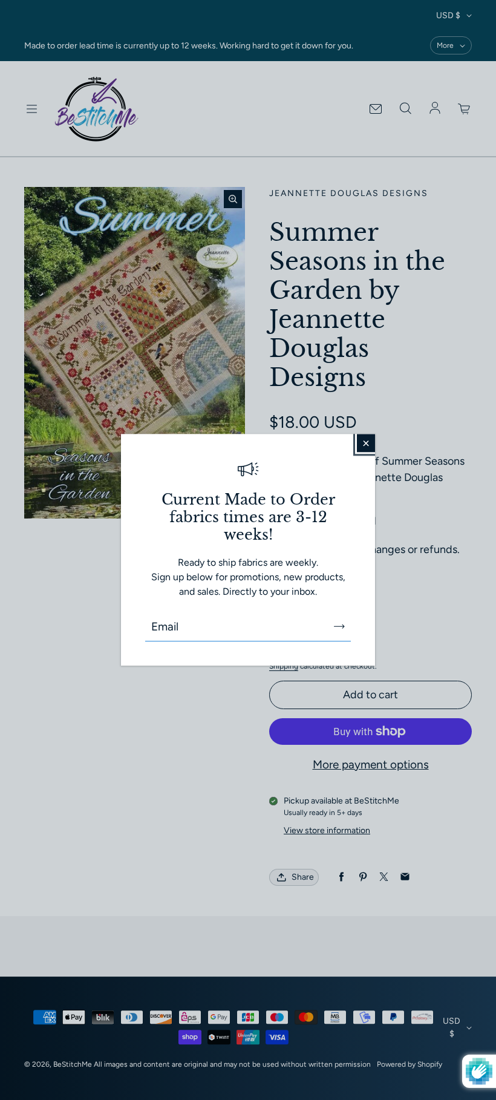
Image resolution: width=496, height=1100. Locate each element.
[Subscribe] (339, 627)
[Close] (366, 443)
